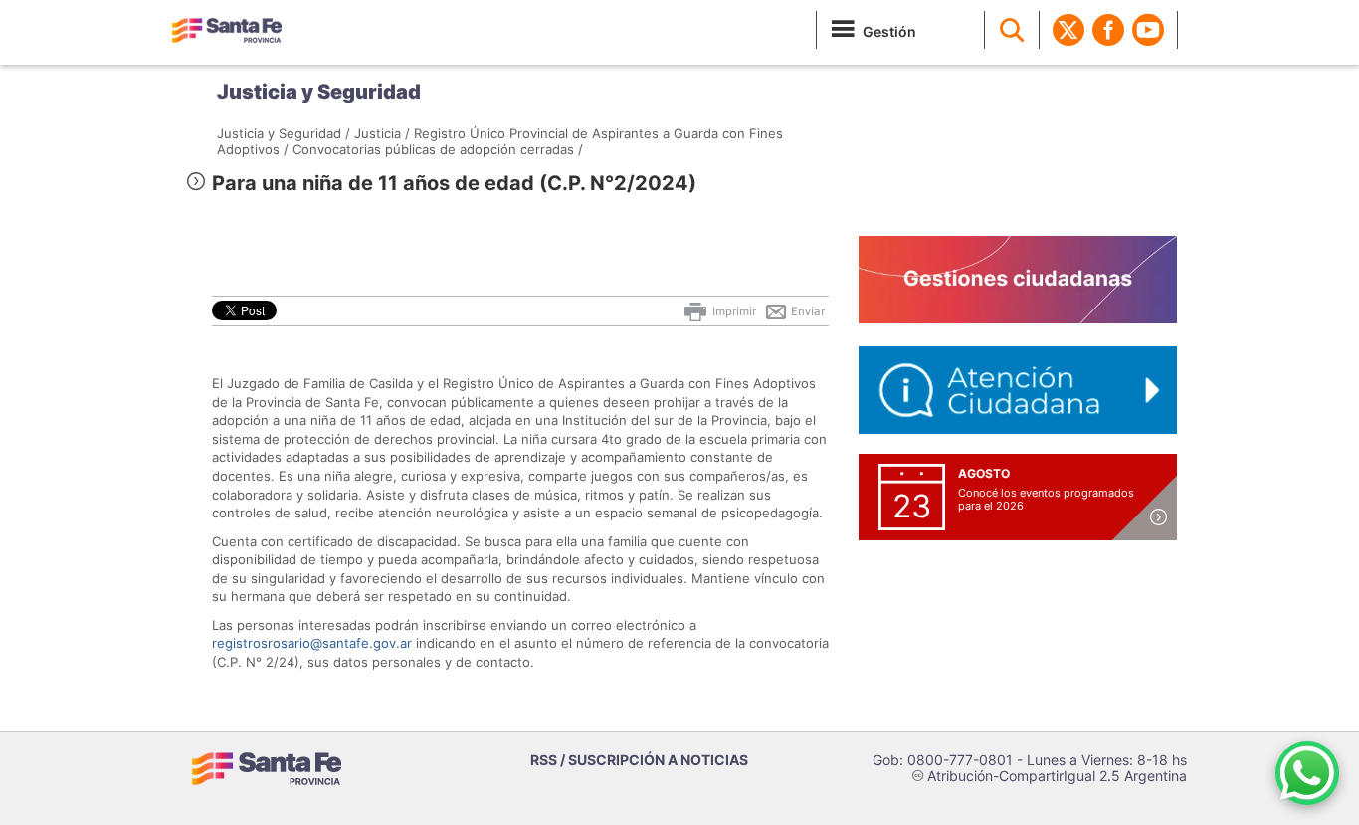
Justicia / (382, 133)
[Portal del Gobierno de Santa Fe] (226, 30)
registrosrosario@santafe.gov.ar (312, 643)
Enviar (806, 311)
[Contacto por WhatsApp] (1307, 773)
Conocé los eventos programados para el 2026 (1046, 499)
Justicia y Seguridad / (283, 133)
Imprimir (732, 311)
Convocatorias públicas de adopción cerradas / (437, 149)
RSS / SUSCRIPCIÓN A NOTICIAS (639, 759)
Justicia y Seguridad (319, 91)
